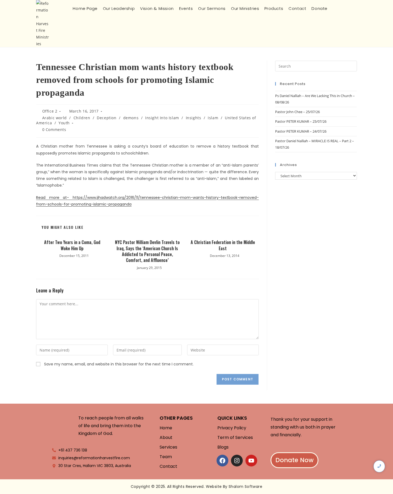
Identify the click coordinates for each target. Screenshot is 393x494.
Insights (193, 117)
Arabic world (54, 117)
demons (131, 117)
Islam (213, 117)
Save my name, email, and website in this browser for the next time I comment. (119, 364)
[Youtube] (251, 460)
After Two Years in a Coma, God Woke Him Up (72, 245)
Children (82, 117)
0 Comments (54, 129)
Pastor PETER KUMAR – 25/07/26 (300, 121)
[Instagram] (237, 460)
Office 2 (49, 111)
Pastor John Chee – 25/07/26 (297, 111)
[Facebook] (222, 460)
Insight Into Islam (162, 117)
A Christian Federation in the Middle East (223, 245)
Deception (106, 117)
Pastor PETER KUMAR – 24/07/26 (300, 131)
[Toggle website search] (334, 8)
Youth (64, 122)
